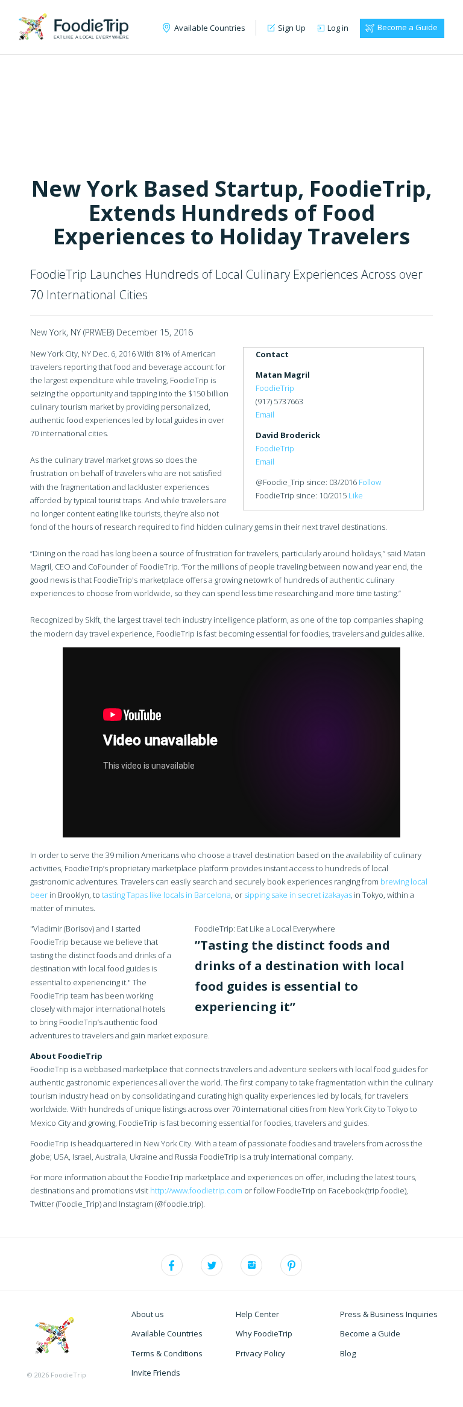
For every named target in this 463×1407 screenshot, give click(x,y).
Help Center (257, 1314)
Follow (370, 482)
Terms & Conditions (167, 1353)
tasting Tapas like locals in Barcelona (166, 894)
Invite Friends (155, 1372)
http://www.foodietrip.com (196, 1190)
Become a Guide (407, 27)
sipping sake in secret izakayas (298, 894)
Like (355, 495)
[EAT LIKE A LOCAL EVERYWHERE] (73, 25)
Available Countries (167, 1333)
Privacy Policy (260, 1353)
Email (265, 414)
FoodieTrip (275, 388)
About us (147, 1314)
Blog (348, 1353)
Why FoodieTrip (264, 1333)
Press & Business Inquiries (389, 1314)
